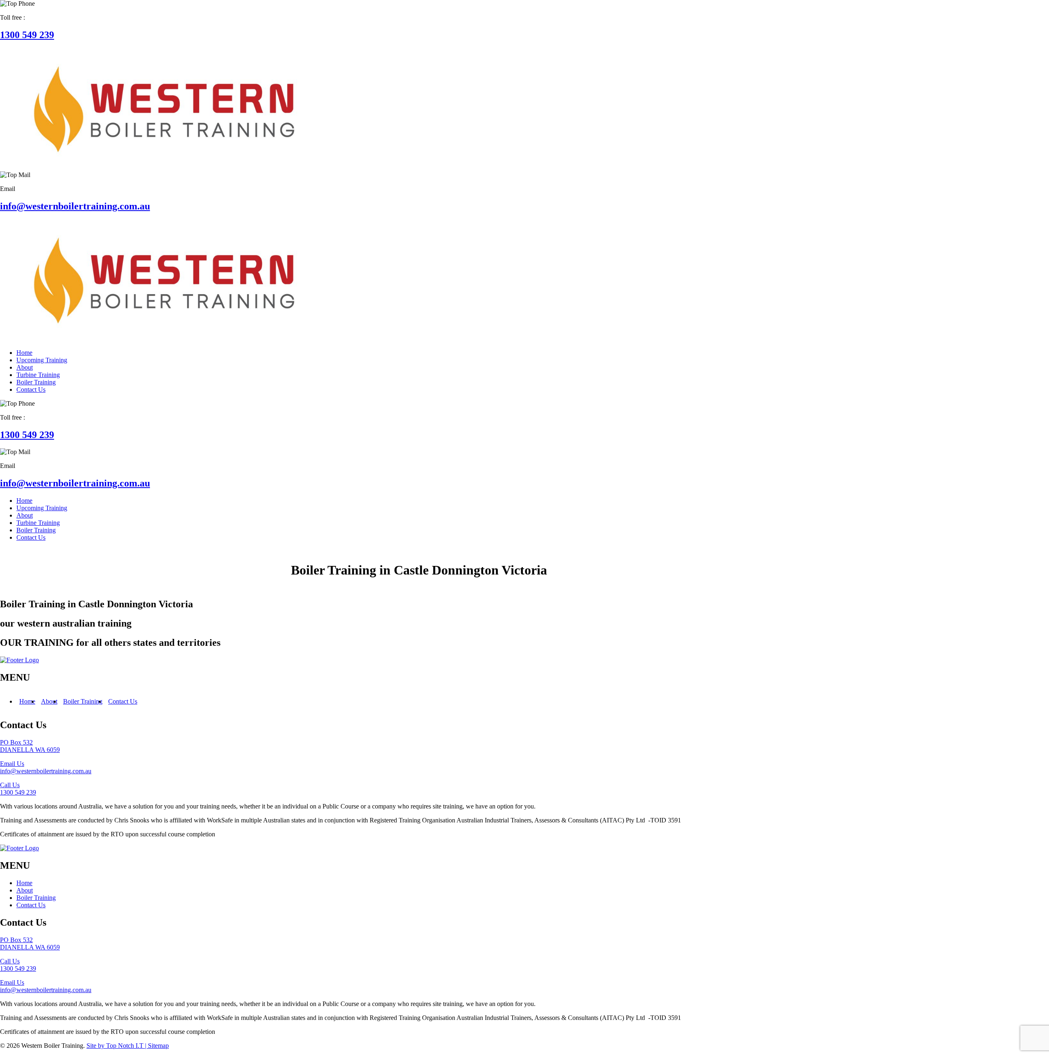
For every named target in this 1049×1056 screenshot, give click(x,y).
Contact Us (122, 701)
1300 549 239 (27, 35)
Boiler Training (82, 701)
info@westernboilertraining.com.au (75, 206)
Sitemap (158, 1045)
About (49, 701)
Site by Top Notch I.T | (117, 1045)
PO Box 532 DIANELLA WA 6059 (30, 746)
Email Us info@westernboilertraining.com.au (45, 767)
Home (27, 701)
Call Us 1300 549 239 (18, 788)
